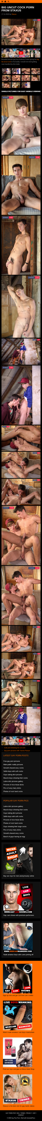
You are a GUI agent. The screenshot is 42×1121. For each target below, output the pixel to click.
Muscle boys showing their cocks (15, 778)
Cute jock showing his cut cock (14, 748)
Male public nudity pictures (13, 764)
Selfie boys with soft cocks (13, 771)
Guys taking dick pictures (12, 775)
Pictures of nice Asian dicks (13, 785)
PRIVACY (29, 1113)
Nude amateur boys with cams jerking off (18, 955)
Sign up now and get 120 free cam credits (18, 995)
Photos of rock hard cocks (13, 791)
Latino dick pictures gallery (13, 781)
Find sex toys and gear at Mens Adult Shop (18, 1069)
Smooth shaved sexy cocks (13, 768)
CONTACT (21, 1115)
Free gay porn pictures (11, 761)
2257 (34, 1113)
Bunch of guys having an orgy (14, 837)
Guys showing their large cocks (14, 826)
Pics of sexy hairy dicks (12, 788)
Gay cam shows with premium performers (18, 915)
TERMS (23, 1113)
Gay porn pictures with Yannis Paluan (17, 750)
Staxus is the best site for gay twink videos (18, 1106)
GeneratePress (31, 1118)
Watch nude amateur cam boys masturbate (18, 1032)
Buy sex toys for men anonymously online (18, 876)
